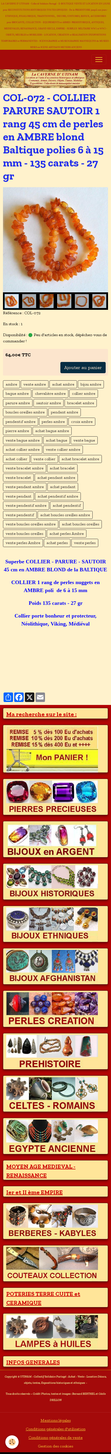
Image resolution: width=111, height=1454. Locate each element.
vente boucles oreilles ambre (31, 524)
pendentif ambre (21, 421)
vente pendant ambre (25, 486)
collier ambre (83, 393)
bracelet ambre (80, 402)
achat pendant (62, 486)
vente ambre (34, 384)
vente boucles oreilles (24, 533)
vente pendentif (20, 514)
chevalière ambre (50, 393)
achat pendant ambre (56, 477)
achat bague (56, 440)
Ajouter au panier (83, 367)
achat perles (57, 542)
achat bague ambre (52, 430)
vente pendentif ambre (26, 505)
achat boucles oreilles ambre (65, 514)
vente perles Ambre (23, 542)
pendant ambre (64, 412)
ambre (11, 384)
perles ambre (53, 421)
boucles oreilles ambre (25, 412)
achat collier (16, 458)
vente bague (84, 440)
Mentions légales (56, 1420)
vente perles (85, 542)
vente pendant (18, 496)
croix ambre (82, 421)
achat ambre (63, 384)
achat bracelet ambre (80, 458)
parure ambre (18, 402)
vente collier (44, 458)
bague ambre (17, 393)
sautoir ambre (48, 402)
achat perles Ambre (66, 533)
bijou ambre (91, 384)
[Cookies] (12, 1442)
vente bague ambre (23, 440)
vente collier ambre (63, 449)
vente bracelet (18, 477)
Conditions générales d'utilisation (56, 1428)
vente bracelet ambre (25, 468)
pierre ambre (17, 430)
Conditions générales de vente (55, 1437)
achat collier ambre (23, 449)
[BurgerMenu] (98, 59)
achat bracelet (62, 468)
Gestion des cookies (55, 1446)
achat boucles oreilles (80, 524)
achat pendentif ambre (58, 496)
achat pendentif (67, 505)
